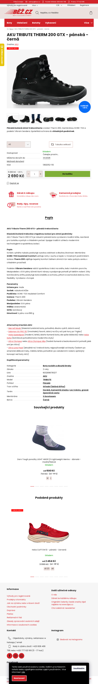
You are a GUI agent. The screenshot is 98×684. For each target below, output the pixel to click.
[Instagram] (15, 656)
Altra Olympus (15, 341)
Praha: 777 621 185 (77, 2)
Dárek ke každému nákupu (63, 598)
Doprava (11, 610)
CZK (58, 5)
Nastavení (19, 678)
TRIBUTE (47, 379)
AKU (16, 44)
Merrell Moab (14, 328)
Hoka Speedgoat (16, 334)
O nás (54, 594)
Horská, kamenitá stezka (56, 390)
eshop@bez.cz (34, 2)
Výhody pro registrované (17, 5)
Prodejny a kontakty (16, 599)
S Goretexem (49, 396)
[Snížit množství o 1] (28, 174)
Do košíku (67, 174)
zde (23, 672)
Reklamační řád (14, 617)
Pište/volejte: (19, 2)
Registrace (84, 5)
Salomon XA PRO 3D (17, 331)
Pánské (46, 383)
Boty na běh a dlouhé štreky (57, 365)
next (89, 452)
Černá (46, 399)
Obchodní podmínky (16, 606)
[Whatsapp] (21, 656)
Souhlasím (78, 668)
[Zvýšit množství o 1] (40, 174)
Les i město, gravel (78, 390)
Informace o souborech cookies (22, 624)
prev (9, 452)
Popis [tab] (49, 218)
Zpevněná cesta (51, 393)
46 (52, 568)
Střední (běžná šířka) (54, 386)
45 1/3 (46, 568)
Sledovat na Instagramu (71, 639)
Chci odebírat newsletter (63, 608)
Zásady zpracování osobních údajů (23, 621)
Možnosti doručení (15, 161)
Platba (10, 614)
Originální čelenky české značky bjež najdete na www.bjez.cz (68, 603)
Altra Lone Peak (15, 347)
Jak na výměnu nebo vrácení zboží (23, 603)
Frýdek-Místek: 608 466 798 (55, 2)
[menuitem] (9, 23)
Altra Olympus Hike (37, 341)
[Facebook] (9, 656)
